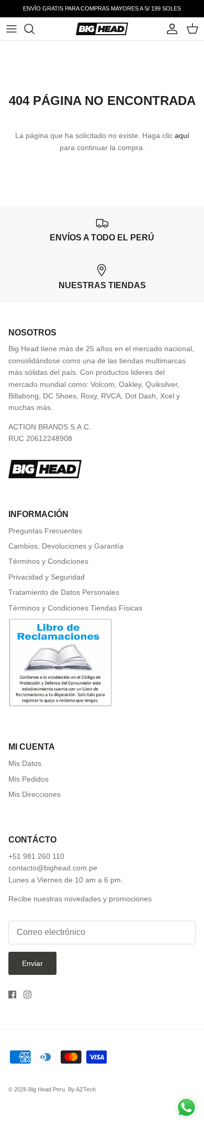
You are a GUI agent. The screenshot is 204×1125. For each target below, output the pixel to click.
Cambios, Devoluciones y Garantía (65, 546)
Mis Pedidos (28, 779)
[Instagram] (27, 994)
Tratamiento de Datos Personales (63, 592)
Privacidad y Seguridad (46, 577)
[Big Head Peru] (102, 29)
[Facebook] (12, 994)
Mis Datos (24, 763)
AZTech (86, 1089)
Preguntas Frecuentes (45, 531)
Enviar (32, 963)
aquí (182, 135)
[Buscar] (34, 28)
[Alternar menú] (11, 28)
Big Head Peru (46, 1089)
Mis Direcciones (34, 794)
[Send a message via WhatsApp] (186, 1107)
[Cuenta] (169, 28)
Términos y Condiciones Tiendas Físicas (75, 608)
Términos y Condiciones (48, 561)
